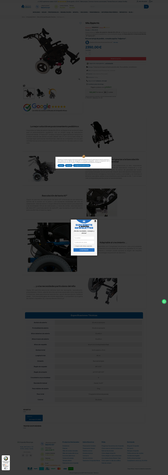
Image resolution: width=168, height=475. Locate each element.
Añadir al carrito (116, 58)
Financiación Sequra (89, 448)
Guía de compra (106, 463)
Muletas (64, 448)
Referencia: (88, 27)
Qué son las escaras (108, 450)
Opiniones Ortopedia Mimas (91, 460)
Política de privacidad (133, 458)
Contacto (86, 455)
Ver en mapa (26, 452)
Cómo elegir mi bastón (108, 453)
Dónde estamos (88, 453)
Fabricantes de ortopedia (70, 463)
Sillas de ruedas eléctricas (70, 453)
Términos (96, 473)
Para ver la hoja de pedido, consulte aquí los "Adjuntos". (105, 39)
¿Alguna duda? (92, 81)
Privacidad (90, 473)
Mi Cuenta (130, 448)
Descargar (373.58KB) (35, 419)
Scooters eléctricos (68, 455)
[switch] (6, 468)
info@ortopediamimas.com (52, 465)
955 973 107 (45, 7)
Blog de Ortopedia (133, 446)
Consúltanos (91, 84)
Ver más (115, 42)
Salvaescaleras (67, 460)
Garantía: (90, 74)
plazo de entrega (96, 84)
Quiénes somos (87, 450)
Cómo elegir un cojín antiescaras (111, 455)
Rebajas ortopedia (133, 450)
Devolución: (91, 77)
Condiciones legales (133, 455)
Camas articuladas (68, 458)
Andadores (65, 446)
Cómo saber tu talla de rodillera (111, 460)
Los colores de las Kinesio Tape (111, 458)
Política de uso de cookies (135, 453)
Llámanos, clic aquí (101, 81)
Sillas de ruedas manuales (70, 450)
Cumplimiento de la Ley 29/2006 (137, 460)
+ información (109, 63)
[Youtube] (30, 455)
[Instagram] (27, 455)
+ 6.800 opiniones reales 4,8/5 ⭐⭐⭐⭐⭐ (52, 1)
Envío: (89, 70)
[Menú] (9, 456)
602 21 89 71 (49, 450)
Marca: (101, 27)
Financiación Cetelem (89, 446)
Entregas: (90, 67)
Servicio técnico (88, 458)
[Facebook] (23, 455)
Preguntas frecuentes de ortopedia (113, 446)
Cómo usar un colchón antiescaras (112, 448)
